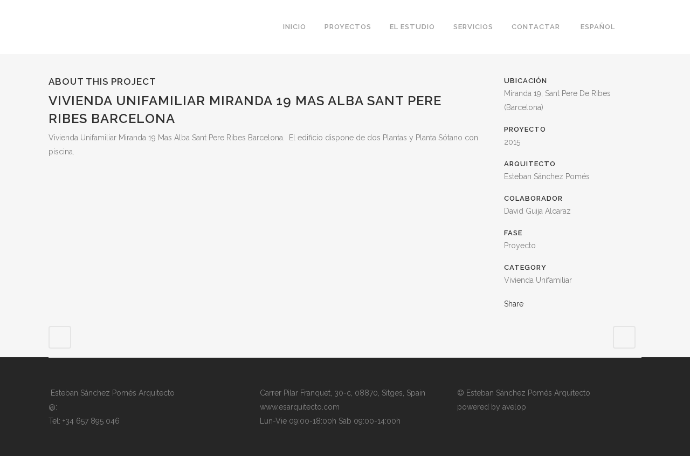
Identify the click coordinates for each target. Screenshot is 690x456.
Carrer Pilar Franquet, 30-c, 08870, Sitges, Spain (342, 393)
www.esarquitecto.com (300, 407)
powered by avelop (491, 407)
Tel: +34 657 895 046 (84, 421)
